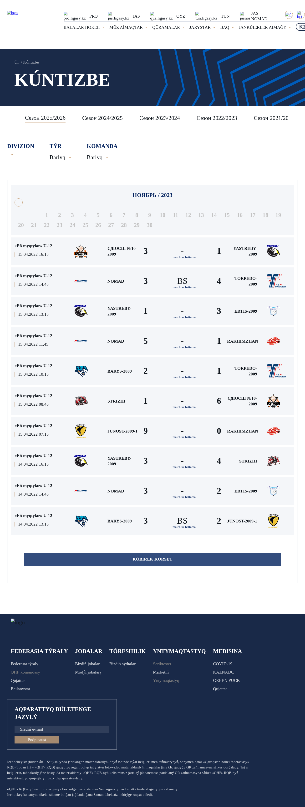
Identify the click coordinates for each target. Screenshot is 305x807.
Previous (13, 118)
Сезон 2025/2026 (45, 118)
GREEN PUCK (226, 680)
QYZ (180, 16)
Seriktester (162, 663)
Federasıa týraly (24, 663)
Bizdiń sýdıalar (122, 663)
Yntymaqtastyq (166, 680)
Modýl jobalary (88, 672)
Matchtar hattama (184, 257)
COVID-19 (222, 663)
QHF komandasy (25, 672)
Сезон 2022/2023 (217, 118)
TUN (225, 16)
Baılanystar (20, 688)
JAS (136, 16)
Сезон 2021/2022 (274, 118)
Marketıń (161, 672)
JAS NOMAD (259, 16)
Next (293, 118)
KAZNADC (223, 672)
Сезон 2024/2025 (102, 118)
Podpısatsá (37, 739)
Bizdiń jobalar (87, 663)
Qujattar (18, 680)
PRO (93, 16)
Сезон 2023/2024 (159, 118)
